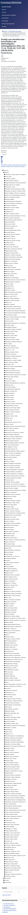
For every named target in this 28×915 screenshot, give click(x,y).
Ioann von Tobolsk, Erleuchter (13, 455)
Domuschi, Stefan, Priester (12, 347)
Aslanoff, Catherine (10, 236)
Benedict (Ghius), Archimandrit (13, 269)
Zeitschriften (5, 18)
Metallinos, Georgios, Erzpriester (14, 593)
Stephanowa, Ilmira (10, 781)
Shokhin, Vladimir (10, 754)
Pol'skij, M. (8, 688)
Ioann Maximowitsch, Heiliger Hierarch (15, 451)
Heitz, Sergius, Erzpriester (12, 428)
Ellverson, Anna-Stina (11, 354)
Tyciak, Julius (9, 820)
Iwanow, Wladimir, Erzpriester (13, 465)
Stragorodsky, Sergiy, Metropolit (14, 783)
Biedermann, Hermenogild (12, 277)
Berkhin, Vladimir (10, 275)
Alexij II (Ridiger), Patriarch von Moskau (15, 193)
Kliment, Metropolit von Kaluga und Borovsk (16, 513)
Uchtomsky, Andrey (10, 822)
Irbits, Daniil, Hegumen (11, 457)
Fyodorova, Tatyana (10, 380)
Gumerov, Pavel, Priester (12, 416)
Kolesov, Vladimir (10, 521)
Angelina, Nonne (10, 209)
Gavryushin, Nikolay (10, 387)
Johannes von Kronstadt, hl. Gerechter (15, 484)
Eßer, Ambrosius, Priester (12, 362)
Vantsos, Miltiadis (10, 826)
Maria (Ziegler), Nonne (11, 577)
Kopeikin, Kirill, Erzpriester (12, 525)
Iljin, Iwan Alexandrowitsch (12, 444)
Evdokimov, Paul (10, 364)
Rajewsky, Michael (10, 711)
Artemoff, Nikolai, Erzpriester (13, 234)
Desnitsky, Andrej (10, 333)
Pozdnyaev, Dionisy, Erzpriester (13, 698)
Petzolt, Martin (9, 674)
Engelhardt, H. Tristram (11, 358)
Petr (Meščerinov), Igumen (12, 669)
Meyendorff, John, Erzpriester (13, 595)
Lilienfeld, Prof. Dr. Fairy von (12, 556)
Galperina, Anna (9, 385)
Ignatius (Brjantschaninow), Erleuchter (15, 442)
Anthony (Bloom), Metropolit (13, 217)
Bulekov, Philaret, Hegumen (12, 298)
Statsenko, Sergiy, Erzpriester (13, 777)
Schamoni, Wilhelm (10, 721)
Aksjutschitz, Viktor (10, 186)
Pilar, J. (7, 682)
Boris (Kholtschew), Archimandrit (14, 292)
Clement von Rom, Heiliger (12, 319)
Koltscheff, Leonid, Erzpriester (13, 523)
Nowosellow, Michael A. (11, 640)
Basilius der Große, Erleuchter (13, 259)
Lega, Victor (9, 548)
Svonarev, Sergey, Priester (12, 791)
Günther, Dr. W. (9, 418)
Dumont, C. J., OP (10, 350)
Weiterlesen (5, 912)
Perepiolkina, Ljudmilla (11, 667)
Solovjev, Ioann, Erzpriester (12, 768)
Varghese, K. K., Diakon (11, 828)
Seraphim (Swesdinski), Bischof (13, 740)
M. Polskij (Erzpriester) (11, 568)
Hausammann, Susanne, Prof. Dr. (13, 422)
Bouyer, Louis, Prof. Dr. (11, 296)
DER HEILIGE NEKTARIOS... (10, 908)
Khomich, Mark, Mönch (11, 504)
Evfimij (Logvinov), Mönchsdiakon (14, 366)
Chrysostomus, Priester (11, 314)
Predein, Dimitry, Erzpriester (12, 702)
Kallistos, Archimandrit (11, 492)
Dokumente (8, 878)
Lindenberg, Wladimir (11, 558)
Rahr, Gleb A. (9, 707)
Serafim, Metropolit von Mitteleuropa (15, 735)
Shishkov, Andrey (10, 750)
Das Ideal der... (7, 907)
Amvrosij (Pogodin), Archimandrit (14, 203)
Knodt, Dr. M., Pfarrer (11, 517)
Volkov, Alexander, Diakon (12, 843)
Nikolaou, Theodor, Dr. (11, 628)
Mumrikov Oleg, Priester (11, 607)
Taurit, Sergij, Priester (11, 804)
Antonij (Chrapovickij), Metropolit (14, 219)
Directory (6, 170)
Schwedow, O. (9, 729)
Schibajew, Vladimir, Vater (12, 723)
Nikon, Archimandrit (10, 632)
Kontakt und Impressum (8, 23)
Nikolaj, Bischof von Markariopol (14, 626)
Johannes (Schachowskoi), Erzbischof (15, 475)
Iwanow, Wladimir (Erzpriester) (13, 463)
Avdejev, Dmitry (9, 242)
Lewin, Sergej (9, 554)
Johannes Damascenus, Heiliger (13, 477)
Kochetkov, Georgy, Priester (12, 519)
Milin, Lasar (8, 597)
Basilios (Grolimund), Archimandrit (14, 257)
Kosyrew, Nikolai (10, 527)
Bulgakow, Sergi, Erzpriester (12, 300)
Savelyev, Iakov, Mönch (11, 719)
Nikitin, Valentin (9, 622)
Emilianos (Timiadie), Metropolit (13, 356)
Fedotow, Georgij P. (10, 368)
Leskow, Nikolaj (9, 552)
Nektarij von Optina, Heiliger (13, 616)
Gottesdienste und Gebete (9, 15)
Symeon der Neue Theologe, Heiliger (15, 797)
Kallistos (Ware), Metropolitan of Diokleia (16, 490)
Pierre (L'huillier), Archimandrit (13, 680)
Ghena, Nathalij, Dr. (10, 393)
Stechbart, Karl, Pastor (11, 779)
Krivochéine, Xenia (10, 533)
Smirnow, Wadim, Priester (12, 762)
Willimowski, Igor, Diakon (12, 861)
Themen (4, 12)
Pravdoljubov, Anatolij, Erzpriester (14, 700)
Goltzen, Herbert (10, 399)
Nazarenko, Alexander (11, 612)
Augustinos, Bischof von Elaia (13, 240)
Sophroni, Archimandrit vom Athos (14, 771)
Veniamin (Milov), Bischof (12, 837)
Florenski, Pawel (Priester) (12, 376)
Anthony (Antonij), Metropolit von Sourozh (16, 215)
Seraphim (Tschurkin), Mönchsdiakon (15, 742)
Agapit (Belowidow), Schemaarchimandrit (16, 182)
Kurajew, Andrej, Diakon (11, 537)
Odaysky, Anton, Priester (12, 645)
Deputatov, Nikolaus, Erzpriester (14, 329)
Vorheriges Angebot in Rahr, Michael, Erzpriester (13, 164)
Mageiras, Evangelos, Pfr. (12, 570)
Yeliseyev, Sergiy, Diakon (12, 863)
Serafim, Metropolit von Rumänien (14, 737)
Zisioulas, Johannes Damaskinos (13, 874)
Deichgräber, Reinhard (11, 327)
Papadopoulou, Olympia (11, 663)
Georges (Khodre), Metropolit (13, 389)
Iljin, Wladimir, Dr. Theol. (11, 447)
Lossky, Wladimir (10, 566)
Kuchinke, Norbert (10, 535)
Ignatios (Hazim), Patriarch (12, 440)
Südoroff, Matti (9, 787)
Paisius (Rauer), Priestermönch (13, 655)
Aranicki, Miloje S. (10, 228)
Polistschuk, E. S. (10, 692)
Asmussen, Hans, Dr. (11, 238)
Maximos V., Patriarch (11, 583)
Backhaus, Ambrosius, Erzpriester (14, 248)
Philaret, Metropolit (10, 676)
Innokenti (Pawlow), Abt (11, 449)
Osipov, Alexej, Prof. (10, 647)
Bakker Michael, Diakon (11, 250)
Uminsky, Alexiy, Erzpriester (12, 824)
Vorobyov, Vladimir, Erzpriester (13, 845)
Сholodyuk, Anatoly (10, 876)
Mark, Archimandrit (10, 581)
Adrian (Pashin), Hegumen (12, 180)
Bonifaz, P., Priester (10, 290)
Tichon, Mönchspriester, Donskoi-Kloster (16, 810)
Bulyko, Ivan (9, 302)
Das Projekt (5, 21)
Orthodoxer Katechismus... (10, 910)
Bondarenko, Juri (10, 288)
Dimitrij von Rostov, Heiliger (12, 339)
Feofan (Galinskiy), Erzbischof (13, 372)
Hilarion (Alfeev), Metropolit (12, 434)
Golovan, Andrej (9, 397)
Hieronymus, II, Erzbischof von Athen (15, 432)
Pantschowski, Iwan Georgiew (13, 661)
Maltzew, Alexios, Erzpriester (13, 574)
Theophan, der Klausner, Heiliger (13, 806)
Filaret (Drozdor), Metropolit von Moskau (16, 374)
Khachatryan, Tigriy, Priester (12, 502)
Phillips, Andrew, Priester (12, 678)
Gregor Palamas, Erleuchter (12, 409)
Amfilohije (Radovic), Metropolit (13, 201)
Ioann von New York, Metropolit (13, 453)
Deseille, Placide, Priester (12, 331)
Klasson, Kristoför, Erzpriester (13, 510)
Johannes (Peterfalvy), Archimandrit (14, 473)
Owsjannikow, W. (10, 651)
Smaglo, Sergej (9, 760)
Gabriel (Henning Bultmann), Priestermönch (16, 383)
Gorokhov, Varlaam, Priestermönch (14, 403)
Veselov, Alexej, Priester (11, 839)
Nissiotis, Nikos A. (10, 636)
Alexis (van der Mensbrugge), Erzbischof (16, 195)
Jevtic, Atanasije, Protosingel (13, 467)
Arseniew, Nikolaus (10, 232)
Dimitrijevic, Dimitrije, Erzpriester (14, 341)
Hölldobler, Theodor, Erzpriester (13, 438)
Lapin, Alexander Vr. (10, 541)
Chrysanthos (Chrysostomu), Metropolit (15, 310)
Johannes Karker (10, 480)
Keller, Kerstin (9, 498)
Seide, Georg (9, 731)
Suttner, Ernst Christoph (11, 789)
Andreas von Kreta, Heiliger (12, 207)
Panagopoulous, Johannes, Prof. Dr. (14, 659)
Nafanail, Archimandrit (11, 610)
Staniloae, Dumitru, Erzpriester (13, 775)
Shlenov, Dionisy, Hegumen (12, 752)
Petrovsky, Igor (9, 671)
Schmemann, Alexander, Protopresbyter (15, 725)
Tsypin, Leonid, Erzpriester (12, 818)
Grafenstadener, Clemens (12, 405)
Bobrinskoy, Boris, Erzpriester (13, 281)
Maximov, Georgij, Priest (12, 585)
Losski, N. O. (9, 564)
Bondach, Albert (10, 286)
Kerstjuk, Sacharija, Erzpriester (13, 500)
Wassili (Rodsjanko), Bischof (12, 853)
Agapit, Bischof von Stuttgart (13, 184)
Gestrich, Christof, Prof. (11, 391)
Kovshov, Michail (10, 529)
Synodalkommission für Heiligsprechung (15, 799)
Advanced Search (6, 895)
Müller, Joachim (9, 605)
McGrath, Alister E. (10, 587)
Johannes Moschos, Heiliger (12, 482)
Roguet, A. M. (9, 715)
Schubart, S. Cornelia (11, 727)
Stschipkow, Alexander (11, 785)
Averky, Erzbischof (10, 244)
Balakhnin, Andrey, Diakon (12, 253)
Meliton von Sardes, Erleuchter (13, 591)
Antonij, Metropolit (10, 222)
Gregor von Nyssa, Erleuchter (13, 411)
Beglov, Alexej (9, 265)
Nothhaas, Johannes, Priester (13, 638)
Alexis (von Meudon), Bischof (13, 197)
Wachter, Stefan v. (10, 849)
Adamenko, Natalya (10, 178)
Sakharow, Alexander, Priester (13, 717)
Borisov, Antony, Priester (12, 294)
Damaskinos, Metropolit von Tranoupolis (16, 323)
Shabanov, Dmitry (10, 748)
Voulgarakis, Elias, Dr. (11, 847)
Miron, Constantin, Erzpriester (13, 599)
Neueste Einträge (6, 6)
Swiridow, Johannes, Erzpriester (13, 793)
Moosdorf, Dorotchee (11, 601)
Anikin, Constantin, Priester (12, 213)
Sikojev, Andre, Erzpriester (12, 756)
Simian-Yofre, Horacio (11, 758)
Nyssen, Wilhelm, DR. (11, 643)
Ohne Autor (9, 176)
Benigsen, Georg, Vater (11, 273)
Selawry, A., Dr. (9, 733)
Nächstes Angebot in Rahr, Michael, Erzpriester (13, 166)
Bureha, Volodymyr (10, 304)
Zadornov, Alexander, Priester (13, 865)
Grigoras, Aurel (9, 413)
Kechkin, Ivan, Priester (11, 496)
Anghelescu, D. (9, 211)
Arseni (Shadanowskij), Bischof (13, 230)
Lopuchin (8, 560)
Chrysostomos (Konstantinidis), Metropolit (16, 312)
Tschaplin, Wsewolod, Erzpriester (14, 816)
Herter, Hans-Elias (10, 430)
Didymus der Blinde (10, 337)
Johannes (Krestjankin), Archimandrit (15, 469)
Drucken (4, 154)
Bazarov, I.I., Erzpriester (11, 261)
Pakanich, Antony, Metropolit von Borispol (16, 657)
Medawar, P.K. (9, 589)
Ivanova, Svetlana (10, 461)
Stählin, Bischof (9, 773)
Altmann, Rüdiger (10, 199)
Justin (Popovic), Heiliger (12, 488)
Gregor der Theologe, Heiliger (13, 407)
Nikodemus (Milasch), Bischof (13, 624)
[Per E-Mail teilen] (2, 156)
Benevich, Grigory (10, 271)
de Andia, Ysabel (10, 325)
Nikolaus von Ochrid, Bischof (13, 630)
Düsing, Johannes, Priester (12, 352)
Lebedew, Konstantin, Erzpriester (14, 546)
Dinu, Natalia (9, 343)
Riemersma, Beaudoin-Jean (12, 713)
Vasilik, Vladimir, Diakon (11, 830)
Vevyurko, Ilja (9, 841)
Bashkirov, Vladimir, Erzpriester (13, 255)
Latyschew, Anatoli (10, 543)
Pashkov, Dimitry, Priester (12, 665)
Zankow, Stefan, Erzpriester (12, 870)
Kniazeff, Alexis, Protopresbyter (13, 515)
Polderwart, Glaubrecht (11, 690)
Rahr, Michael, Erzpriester (12, 709)
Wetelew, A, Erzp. (10, 857)
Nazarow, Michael (10, 614)
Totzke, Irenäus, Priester (11, 814)
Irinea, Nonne (9, 459)
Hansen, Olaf (9, 420)
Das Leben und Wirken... (9, 905)
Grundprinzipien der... (9, 903)
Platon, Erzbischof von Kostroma (14, 686)
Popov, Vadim (9, 696)
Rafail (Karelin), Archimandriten (13, 704)
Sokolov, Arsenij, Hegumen (12, 764)
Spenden (4, 26)
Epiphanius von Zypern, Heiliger (13, 360)
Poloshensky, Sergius (11, 694)
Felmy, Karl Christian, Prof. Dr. (13, 370)
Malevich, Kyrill (9, 572)
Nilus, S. (8, 634)
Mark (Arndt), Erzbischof (12, 579)
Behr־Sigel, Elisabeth (11, 267)
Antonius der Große (10, 224)
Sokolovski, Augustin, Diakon (13, 766)
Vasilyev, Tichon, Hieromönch (13, 832)
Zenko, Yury (8, 872)
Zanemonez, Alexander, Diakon (13, 868)
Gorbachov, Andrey (10, 401)
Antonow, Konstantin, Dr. (12, 226)
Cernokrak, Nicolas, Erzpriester (13, 308)
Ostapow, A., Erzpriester (12, 649)
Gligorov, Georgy (10, 395)
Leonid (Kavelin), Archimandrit (13, 550)
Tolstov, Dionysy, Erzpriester (13, 812)
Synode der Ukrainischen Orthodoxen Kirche (17, 801)
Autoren (4, 9)
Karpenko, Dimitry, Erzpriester (13, 494)
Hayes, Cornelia (9, 424)
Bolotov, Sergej (9, 283)
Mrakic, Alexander (10, 603)
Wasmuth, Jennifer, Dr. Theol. (13, 851)
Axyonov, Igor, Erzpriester (12, 246)
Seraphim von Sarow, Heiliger (13, 744)
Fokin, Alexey (9, 378)
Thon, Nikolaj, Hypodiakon (12, 808)
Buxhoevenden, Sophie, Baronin (13, 306)
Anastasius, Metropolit (11, 205)
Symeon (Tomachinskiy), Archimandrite (15, 795)
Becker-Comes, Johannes (12, 263)
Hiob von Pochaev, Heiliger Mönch (14, 436)
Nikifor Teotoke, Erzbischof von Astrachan (16, 620)
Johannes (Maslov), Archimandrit (14, 471)
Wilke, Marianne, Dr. (10, 859)
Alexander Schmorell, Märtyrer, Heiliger (15, 189)
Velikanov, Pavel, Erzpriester (13, 834)
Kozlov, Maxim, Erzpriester (12, 531)
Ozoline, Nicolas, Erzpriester (13, 653)
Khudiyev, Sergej (10, 506)
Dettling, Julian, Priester (11, 335)
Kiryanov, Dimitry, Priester (12, 508)
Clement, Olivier (9, 321)
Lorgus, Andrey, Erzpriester (12, 562)
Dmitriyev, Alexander (11, 345)
